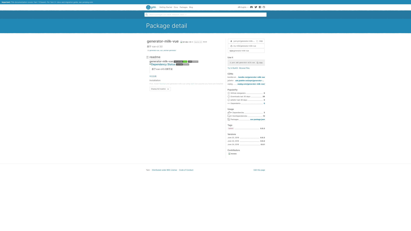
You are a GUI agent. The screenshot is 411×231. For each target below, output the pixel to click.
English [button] (243, 7)
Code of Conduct (186, 170)
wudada (234, 154)
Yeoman (162, 84)
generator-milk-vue (241, 51)
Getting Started (165, 7)
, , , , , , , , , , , (239, 116)
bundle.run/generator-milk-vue (251, 77)
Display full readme (158, 89)
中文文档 (153, 76)
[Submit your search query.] (146, 14)
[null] (180, 61)
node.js (152, 86)
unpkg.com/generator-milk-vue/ (251, 84)
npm (192, 84)
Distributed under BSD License (164, 170)
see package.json (257, 119)
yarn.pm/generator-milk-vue (244, 41)
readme (155, 57)
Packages (184, 7)
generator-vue (154, 50)
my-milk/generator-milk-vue (244, 46)
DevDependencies (239, 116)
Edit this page (259, 170)
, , (237, 112)
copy (261, 41)
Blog (191, 7)
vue (161, 50)
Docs (176, 7)
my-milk (185, 42)
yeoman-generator (169, 50)
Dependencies (238, 112)
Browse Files (244, 68)
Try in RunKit (233, 68)
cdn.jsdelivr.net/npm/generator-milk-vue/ (253, 80)
